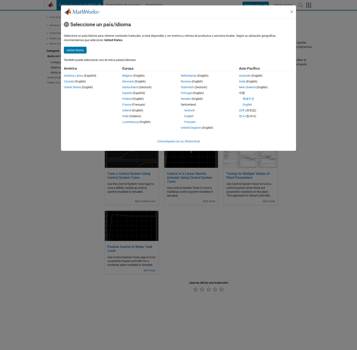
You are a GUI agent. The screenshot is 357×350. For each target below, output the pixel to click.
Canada (69, 81)
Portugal (186, 93)
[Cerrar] (292, 12)
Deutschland (130, 87)
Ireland (126, 110)
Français (189, 122)
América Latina (73, 75)
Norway (186, 81)
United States (72, 87)
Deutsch (189, 110)
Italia (125, 116)
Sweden (186, 98)
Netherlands (188, 75)
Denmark (128, 81)
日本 (242, 110)
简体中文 (248, 98)
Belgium (127, 75)
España (127, 93)
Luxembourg (130, 122)
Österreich (187, 87)
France (126, 104)
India (242, 81)
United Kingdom (191, 127)
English (189, 116)
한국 (242, 116)
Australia (245, 75)
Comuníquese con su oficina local (178, 141)
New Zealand (247, 87)
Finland (127, 98)
